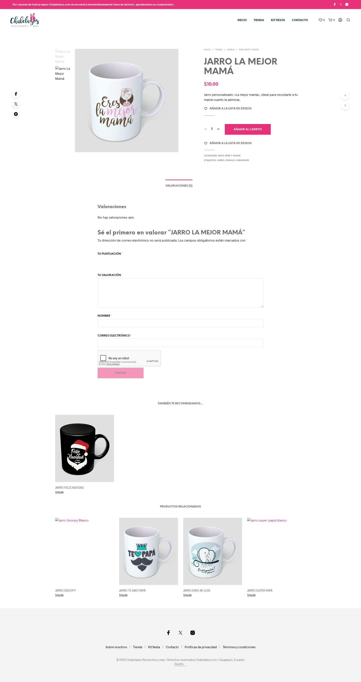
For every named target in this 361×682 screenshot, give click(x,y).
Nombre (105, 316)
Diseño (179, 664)
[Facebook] (16, 94)
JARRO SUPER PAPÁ (259, 590)
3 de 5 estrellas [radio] (111, 260)
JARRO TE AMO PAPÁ (132, 590)
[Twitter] (16, 104)
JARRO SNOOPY (65, 590)
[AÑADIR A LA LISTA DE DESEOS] (84, 476)
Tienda (259, 20)
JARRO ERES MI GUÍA (196, 590)
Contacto (300, 20)
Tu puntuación (110, 254)
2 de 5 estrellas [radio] (105, 260)
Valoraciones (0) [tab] (178, 186)
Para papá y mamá (249, 50)
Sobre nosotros (116, 647)
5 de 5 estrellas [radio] (122, 260)
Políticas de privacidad (201, 647)
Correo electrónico (115, 335)
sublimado (242, 160)
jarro (221, 160)
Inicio (242, 20)
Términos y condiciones (239, 647)
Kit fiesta (278, 20)
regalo (230, 160)
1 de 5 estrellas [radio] (100, 260)
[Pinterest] (16, 114)
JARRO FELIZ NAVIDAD (69, 487)
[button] (321, 20)
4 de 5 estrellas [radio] (116, 260)
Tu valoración (110, 275)
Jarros (231, 50)
